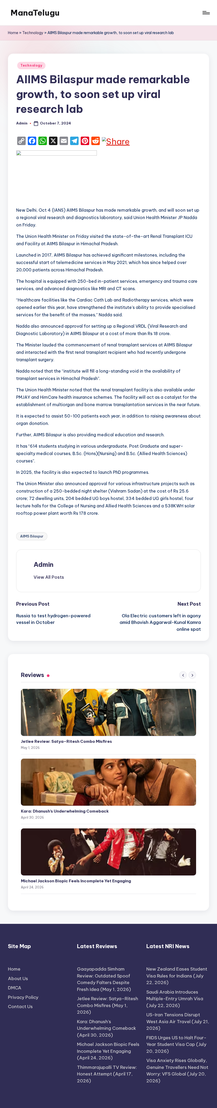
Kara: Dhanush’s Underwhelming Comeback (65, 811)
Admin (43, 564)
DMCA (14, 988)
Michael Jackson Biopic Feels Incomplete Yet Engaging (76, 880)
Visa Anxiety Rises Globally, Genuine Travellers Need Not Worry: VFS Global (177, 1067)
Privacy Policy (23, 997)
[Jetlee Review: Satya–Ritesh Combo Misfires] (108, 712)
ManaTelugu (35, 13)
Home (13, 32)
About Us (18, 978)
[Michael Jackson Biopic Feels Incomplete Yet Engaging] (108, 851)
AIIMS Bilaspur (31, 536)
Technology (32, 32)
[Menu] (205, 13)
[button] (49, 577)
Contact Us (20, 1006)
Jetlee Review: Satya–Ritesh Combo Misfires (66, 741)
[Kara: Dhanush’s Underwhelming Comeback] (108, 782)
